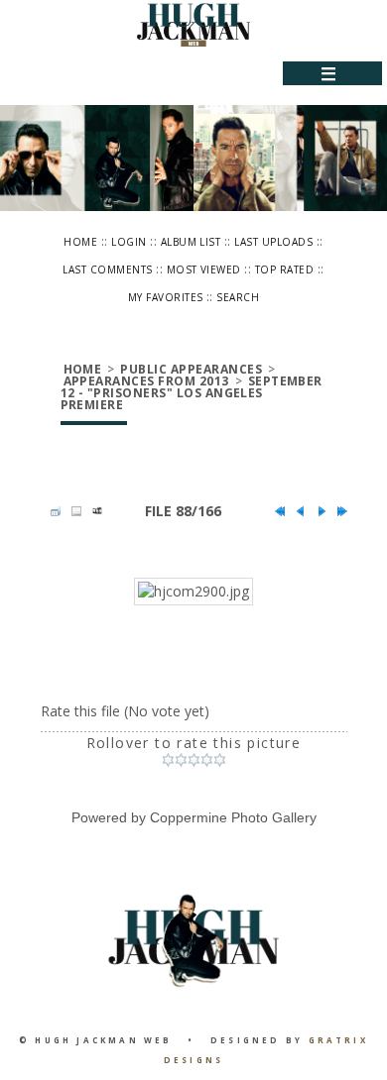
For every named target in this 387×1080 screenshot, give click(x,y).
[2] (181, 760)
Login (128, 242)
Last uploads (273, 242)
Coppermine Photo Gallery (233, 817)
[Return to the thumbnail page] (51, 511)
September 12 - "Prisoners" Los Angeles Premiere (191, 393)
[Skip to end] (337, 511)
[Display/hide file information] (71, 511)
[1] (168, 760)
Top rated (284, 269)
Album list (191, 242)
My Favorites (165, 297)
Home (80, 242)
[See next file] (316, 511)
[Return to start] (275, 511)
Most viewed (204, 269)
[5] (219, 760)
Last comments (107, 269)
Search (237, 297)
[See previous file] (296, 511)
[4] (206, 760)
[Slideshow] (92, 511)
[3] (194, 760)
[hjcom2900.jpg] (193, 591)
